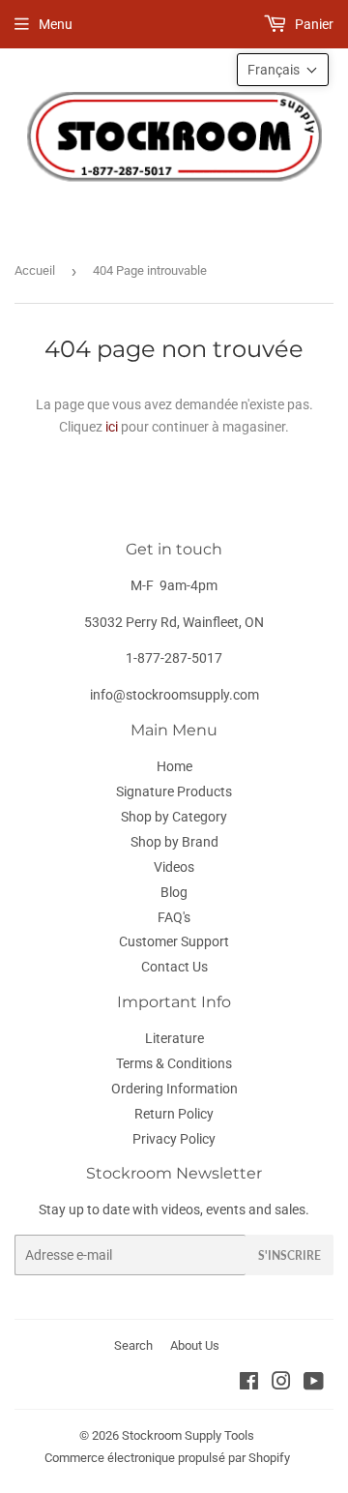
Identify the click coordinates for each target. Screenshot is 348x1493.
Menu (55, 24)
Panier (313, 24)
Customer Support (174, 941)
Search (133, 1345)
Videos (174, 867)
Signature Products (174, 791)
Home (174, 766)
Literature (174, 1038)
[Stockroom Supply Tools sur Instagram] (281, 1383)
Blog (174, 892)
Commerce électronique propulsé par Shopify (167, 1457)
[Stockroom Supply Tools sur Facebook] (249, 1383)
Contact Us (174, 966)
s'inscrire (289, 1255)
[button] (283, 69)
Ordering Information (174, 1088)
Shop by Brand (174, 842)
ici (111, 426)
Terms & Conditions (174, 1063)
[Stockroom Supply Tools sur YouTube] (314, 1383)
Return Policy (174, 1113)
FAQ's (174, 917)
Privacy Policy (174, 1139)
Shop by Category (174, 816)
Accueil (34, 270)
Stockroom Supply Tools (188, 1435)
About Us (194, 1345)
